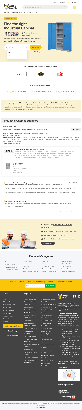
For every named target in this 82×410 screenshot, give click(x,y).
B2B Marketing (7, 307)
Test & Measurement (46, 331)
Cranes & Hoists (28, 320)
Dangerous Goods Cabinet (70, 137)
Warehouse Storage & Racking (23, 130)
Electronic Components (30, 328)
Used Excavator (66, 266)
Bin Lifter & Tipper (9, 264)
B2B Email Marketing (9, 310)
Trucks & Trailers (45, 337)
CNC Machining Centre (11, 270)
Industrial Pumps (28, 349)
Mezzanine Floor (64, 139)
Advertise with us (8, 316)
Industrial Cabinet (42, 130)
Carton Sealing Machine (11, 267)
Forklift (25, 269)
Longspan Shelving (51, 139)
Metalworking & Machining (48, 307)
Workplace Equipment (47, 360)
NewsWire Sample (8, 313)
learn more (47, 243)
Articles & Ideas (7, 302)
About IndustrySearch (9, 305)
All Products (7, 130)
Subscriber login (13, 335)
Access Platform (22, 137)
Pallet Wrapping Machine (30, 271)
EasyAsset (73, 355)
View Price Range (36, 52)
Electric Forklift (27, 261)
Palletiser (45, 261)
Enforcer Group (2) (38, 133)
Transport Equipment (46, 334)
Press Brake (46, 264)
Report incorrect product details (66, 212)
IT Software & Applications (31, 357)
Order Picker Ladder (14, 141)
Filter (77, 130)
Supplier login (13, 331)
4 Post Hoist (7, 262)
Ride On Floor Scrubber (49, 271)
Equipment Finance (29, 264)
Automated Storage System (37, 137)
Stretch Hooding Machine (69, 264)
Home (4, 299)
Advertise (73, 2)
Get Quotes (35, 47)
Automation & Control (30, 299)
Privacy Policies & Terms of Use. (36, 403)
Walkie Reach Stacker (68, 271)
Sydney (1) (18, 135)
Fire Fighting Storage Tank (11, 139)
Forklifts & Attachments (30, 336)
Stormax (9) (27, 133)
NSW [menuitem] (9, 52)
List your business (13, 326)
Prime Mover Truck (48, 266)
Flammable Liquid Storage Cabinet (32, 139)
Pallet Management (46, 320)
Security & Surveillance (47, 328)
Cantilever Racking (54, 137)
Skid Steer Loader (67, 261)
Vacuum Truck (66, 269)
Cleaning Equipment (29, 307)
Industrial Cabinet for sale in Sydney (14, 206)
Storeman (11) (18, 133)
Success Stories (7, 319)
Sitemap (5, 322)
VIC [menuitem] (9, 56)
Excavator (26, 266)
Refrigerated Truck (48, 269)
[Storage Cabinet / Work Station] (16, 161)
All (46, 133)
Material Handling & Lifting (48, 304)
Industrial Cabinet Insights (12, 143)
